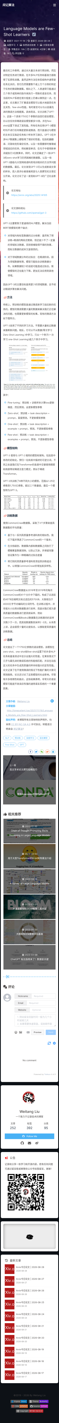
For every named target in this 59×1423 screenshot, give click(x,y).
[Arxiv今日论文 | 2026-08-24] (9, 1316)
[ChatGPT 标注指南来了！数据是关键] (29, 968)
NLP (7, 738)
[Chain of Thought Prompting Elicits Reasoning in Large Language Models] (29, 842)
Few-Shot (9, 744)
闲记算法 (8, 5)
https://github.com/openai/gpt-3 (28, 212)
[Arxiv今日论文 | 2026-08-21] (9, 1328)
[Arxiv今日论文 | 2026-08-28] (9, 1269)
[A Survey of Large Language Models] (29, 893)
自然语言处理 (29, 45)
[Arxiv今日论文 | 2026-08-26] (9, 1293)
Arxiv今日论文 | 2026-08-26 (30, 1290)
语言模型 (44, 738)
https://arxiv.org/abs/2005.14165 (29, 195)
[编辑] (33, 34)
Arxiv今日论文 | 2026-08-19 (30, 1349)
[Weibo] (37, 1143)
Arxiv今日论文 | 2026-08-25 (30, 1302)
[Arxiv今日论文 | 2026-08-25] (9, 1304)
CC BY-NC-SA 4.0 (20, 724)
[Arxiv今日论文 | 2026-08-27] (9, 1281)
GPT (22, 744)
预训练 (18, 738)
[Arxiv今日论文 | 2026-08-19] (9, 1351)
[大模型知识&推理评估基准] (29, 943)
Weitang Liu (23, 701)
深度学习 (11, 45)
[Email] (30, 1143)
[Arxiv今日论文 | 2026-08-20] (9, 1340)
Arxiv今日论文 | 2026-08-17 (30, 1373)
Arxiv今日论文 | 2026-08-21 (30, 1326)
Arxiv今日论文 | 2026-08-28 (30, 1267)
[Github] (22, 1143)
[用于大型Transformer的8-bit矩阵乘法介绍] (29, 867)
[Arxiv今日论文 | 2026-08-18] (9, 1363)
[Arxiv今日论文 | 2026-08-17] (9, 1375)
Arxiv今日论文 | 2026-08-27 (30, 1279)
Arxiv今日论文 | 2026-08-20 (30, 1337)
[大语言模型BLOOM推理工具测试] (29, 918)
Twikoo (47, 1074)
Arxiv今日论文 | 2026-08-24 (30, 1314)
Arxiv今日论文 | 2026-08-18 (30, 1361)
